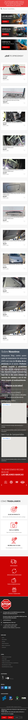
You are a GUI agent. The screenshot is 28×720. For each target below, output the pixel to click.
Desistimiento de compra (7, 666)
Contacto (4, 647)
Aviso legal (4, 658)
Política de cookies (6, 660)
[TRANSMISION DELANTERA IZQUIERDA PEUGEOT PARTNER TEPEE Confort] (14, 140)
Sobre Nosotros (5, 643)
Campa (3, 641)
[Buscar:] (13, 9)
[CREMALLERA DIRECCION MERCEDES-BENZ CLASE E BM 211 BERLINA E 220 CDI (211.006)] (14, 93)
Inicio (3, 637)
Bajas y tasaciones (6, 645)
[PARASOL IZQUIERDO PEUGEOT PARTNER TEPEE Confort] (14, 329)
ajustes (11, 713)
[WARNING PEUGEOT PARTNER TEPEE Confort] (14, 116)
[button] (1, 485)
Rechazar (10, 717)
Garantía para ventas (6, 664)
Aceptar (4, 717)
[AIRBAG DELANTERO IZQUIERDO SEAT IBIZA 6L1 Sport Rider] (14, 69)
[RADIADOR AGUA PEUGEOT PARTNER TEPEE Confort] (14, 282)
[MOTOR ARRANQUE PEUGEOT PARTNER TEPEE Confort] (14, 258)
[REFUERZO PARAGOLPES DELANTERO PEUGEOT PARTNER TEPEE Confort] (14, 211)
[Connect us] (2, 687)
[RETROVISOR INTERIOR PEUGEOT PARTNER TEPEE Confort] (14, 235)
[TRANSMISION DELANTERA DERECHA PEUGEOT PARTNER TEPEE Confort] (14, 164)
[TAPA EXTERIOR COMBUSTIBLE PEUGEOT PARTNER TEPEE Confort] (14, 187)
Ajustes (16, 717)
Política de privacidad (6, 657)
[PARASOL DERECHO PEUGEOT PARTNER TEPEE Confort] (14, 306)
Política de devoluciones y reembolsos (10, 662)
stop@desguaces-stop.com (9, 622)
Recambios (4, 639)
